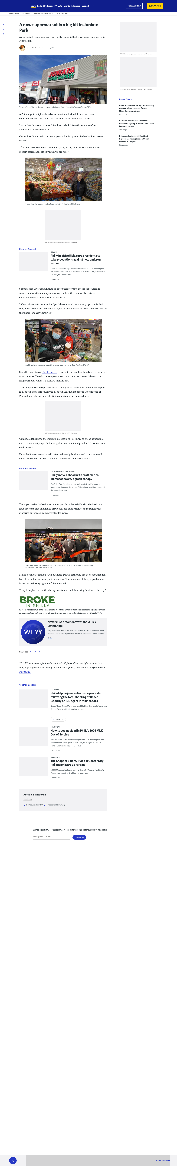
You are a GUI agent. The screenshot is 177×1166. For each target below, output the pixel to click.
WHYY (16, 6)
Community (14, 14)
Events (67, 5)
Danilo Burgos (49, 372)
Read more (27, 799)
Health (54, 252)
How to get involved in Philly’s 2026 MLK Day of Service (77, 732)
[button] (13, 1160)
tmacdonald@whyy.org (56, 804)
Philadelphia (63, 14)
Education (75, 5)
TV (55, 5)
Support (85, 5)
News (33, 5)
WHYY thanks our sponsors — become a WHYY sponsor (61, 242)
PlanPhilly (55, 471)
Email (39, 651)
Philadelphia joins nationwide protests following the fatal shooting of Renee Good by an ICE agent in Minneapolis (76, 697)
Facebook (30, 651)
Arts (60, 5)
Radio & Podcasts (45, 5)
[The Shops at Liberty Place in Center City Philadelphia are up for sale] (33, 768)
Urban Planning (68, 471)
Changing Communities (43, 14)
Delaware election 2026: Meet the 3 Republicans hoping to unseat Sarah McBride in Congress (134, 139)
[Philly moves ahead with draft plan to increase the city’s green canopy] (33, 482)
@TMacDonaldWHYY (34, 804)
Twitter (35, 651)
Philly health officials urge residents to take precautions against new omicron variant (76, 259)
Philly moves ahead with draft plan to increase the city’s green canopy (75, 477)
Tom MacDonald (34, 48)
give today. (25, 671)
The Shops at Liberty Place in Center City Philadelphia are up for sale (77, 763)
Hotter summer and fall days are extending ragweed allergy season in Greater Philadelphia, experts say (136, 108)
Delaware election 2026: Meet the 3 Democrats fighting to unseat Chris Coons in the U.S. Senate (136, 123)
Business (26, 14)
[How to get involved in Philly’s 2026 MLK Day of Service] (33, 738)
